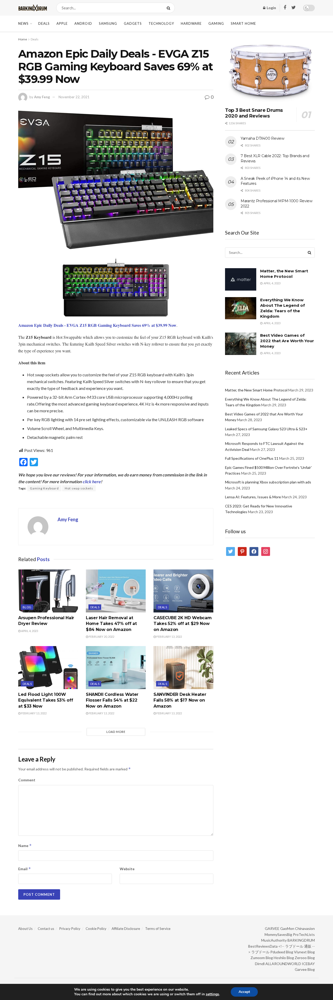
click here (91, 481)
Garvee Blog (305, 969)
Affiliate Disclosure (126, 929)
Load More (115, 731)
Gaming (216, 23)
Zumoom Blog (262, 957)
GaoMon (287, 928)
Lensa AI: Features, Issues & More (253, 497)
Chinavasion (305, 928)
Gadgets (133, 23)
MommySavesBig (278, 934)
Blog (27, 607)
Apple (62, 23)
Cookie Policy (96, 929)
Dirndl (260, 963)
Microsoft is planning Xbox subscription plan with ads (268, 482)
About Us (25, 929)
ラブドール (260, 952)
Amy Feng (42, 97)
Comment (26, 780)
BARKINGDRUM (301, 940)
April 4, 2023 (29, 631)
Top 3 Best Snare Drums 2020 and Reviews (254, 113)
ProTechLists (304, 934)
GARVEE (272, 928)
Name (25, 845)
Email (24, 868)
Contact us (46, 929)
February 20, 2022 (101, 636)
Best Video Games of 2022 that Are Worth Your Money (287, 341)
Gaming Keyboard (44, 488)
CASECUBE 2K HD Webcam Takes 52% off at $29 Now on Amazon (182, 623)
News (23, 23)
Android (83, 23)
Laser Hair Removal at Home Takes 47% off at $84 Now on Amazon (111, 623)
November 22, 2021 (74, 97)
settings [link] (212, 994)
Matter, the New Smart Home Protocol (256, 390)
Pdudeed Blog (281, 952)
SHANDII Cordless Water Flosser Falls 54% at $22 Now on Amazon (112, 700)
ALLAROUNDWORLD (283, 963)
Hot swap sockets (79, 488)
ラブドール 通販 (298, 946)
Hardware (191, 23)
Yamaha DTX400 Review (262, 138)
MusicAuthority (274, 940)
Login (271, 7)
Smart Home (243, 23)
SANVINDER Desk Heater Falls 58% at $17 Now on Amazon (179, 700)
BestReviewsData (263, 946)
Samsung (108, 23)
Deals (44, 23)
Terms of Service (157, 929)
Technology (161, 23)
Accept (244, 991)
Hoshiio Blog (284, 957)
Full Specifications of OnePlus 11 (251, 458)
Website (127, 869)
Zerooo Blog (305, 957)
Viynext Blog (304, 952)
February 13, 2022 (169, 636)
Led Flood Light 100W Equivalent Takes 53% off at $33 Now (45, 700)
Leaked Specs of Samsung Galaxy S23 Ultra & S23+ (266, 429)
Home (22, 39)
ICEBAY (308, 963)
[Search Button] (169, 8)
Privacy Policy (69, 929)
